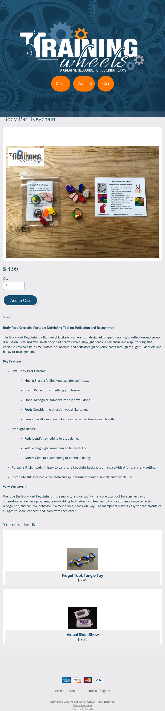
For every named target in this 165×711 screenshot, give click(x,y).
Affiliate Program (98, 691)
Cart (105, 83)
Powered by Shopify (82, 709)
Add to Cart (20, 300)
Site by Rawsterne (82, 705)
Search (59, 691)
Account (85, 83)
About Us (75, 691)
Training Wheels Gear (81, 702)
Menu (61, 83)
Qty (5, 278)
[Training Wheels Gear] (82, 73)
